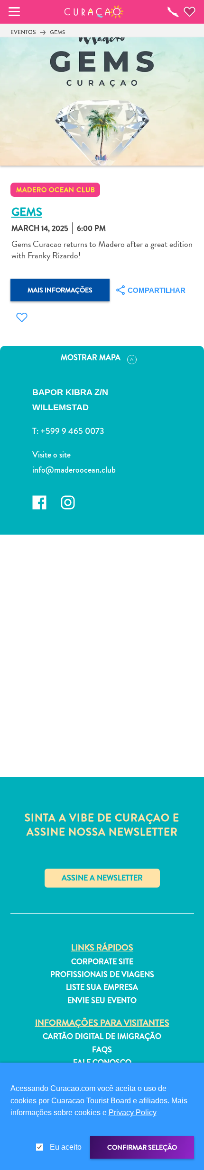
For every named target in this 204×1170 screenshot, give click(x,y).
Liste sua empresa (102, 987)
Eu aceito (66, 1147)
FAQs (102, 1050)
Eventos (23, 32)
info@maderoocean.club (74, 470)
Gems (57, 32)
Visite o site (51, 455)
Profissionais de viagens (102, 974)
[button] (94, 12)
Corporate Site (102, 962)
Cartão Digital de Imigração (102, 1036)
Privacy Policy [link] (133, 1112)
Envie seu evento (102, 1000)
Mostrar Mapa (91, 357)
